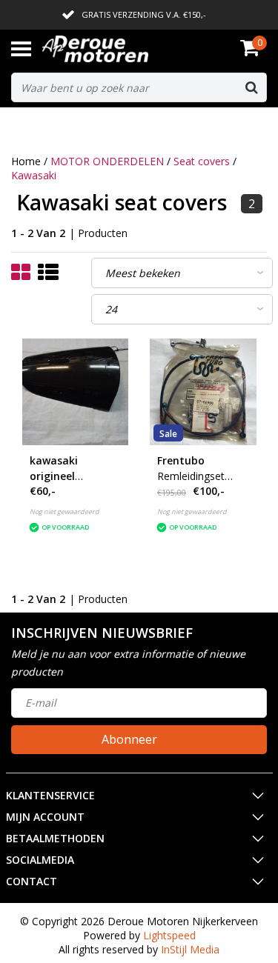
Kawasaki (33, 175)
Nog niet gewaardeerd (64, 511)
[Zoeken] (251, 87)
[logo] (117, 49)
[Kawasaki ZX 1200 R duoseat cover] (75, 392)
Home (26, 161)
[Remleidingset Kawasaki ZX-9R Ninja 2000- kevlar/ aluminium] (203, 392)
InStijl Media (190, 949)
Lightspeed (169, 935)
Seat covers (201, 161)
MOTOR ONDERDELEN (107, 161)
